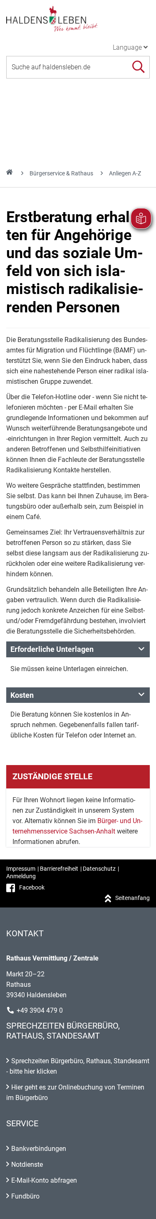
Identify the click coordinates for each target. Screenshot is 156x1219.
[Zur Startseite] (78, 18)
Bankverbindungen (38, 1149)
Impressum (20, 868)
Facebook (32, 887)
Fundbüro (25, 1196)
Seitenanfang (132, 898)
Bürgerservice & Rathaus (61, 173)
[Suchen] (138, 67)
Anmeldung (21, 876)
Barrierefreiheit (59, 868)
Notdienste (27, 1164)
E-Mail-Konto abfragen (44, 1180)
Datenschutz (99, 868)
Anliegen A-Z (125, 173)
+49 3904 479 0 (40, 1010)
